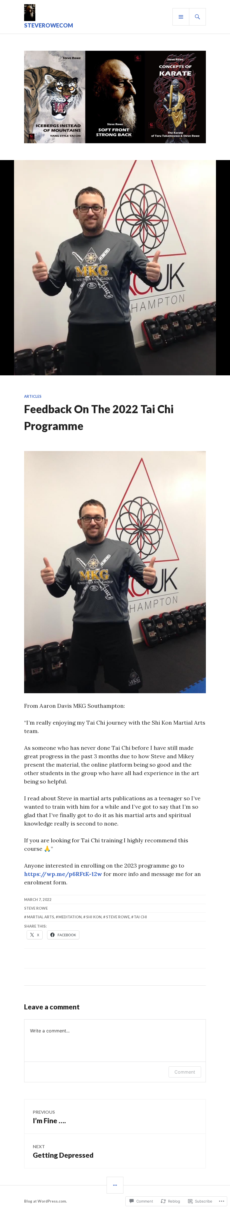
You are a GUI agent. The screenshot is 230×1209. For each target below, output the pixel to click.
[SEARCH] (197, 17)
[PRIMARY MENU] (181, 17)
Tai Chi (140, 917)
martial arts (40, 917)
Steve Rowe (36, 908)
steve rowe (118, 917)
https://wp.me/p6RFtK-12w (63, 873)
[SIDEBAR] (115, 1185)
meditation (70, 917)
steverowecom (48, 25)
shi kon (94, 917)
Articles (33, 396)
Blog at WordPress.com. (45, 1201)
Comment (184, 1072)
